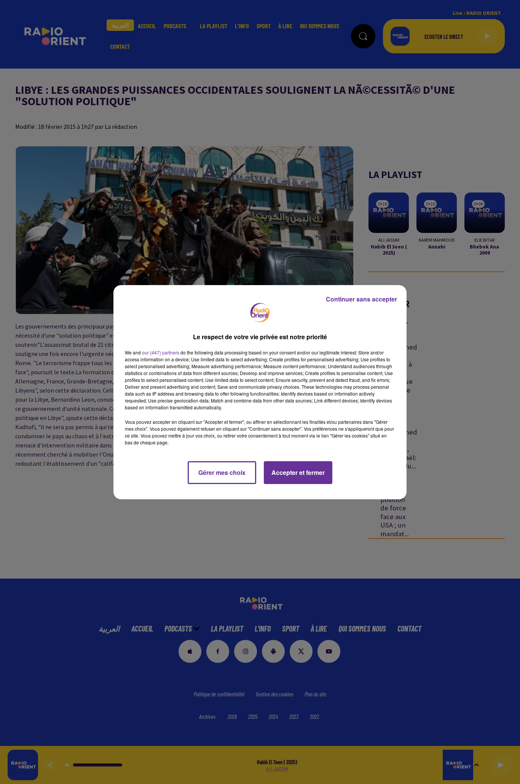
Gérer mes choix (222, 472)
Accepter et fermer (298, 472)
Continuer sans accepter (361, 299)
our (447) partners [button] (160, 352)
